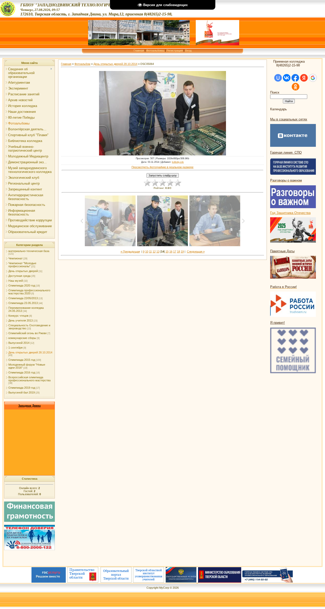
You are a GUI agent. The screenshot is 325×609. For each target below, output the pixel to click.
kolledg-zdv (178, 162)
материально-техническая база (28, 251)
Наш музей (15, 280)
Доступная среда (19, 275)
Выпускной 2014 (18, 342)
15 (167, 251)
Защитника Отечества (294, 213)
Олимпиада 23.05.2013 (23, 302)
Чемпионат (15, 258)
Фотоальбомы (155, 50)
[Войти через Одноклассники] (295, 87)
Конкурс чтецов (18, 315)
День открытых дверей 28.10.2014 (30, 352)
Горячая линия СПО (286, 152)
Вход (188, 50)
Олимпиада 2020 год (21, 285)
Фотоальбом (82, 63)
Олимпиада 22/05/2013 (23, 298)
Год (273, 213)
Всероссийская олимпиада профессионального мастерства (29, 379)
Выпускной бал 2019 (21, 392)
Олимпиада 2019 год (21, 387)
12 (154, 251)
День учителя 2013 (20, 320)
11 (150, 251)
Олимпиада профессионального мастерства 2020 (29, 292)
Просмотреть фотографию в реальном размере (162, 167)
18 (178, 251)
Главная (139, 50)
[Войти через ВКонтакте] (286, 78)
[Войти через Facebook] (295, 78)
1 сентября (15, 347)
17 (174, 251)
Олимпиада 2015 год (21, 359)
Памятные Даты (282, 251)
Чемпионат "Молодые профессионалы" (22, 265)
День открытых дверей (23, 271)
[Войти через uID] (278, 78)
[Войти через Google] (313, 78)
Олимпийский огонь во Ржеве (27, 333)
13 (157, 251)
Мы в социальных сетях (288, 119)
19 (182, 251)
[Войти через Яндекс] (304, 78)
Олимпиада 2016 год (21, 372)
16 (170, 251)
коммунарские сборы (22, 337)
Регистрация (175, 50)
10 (146, 251)
